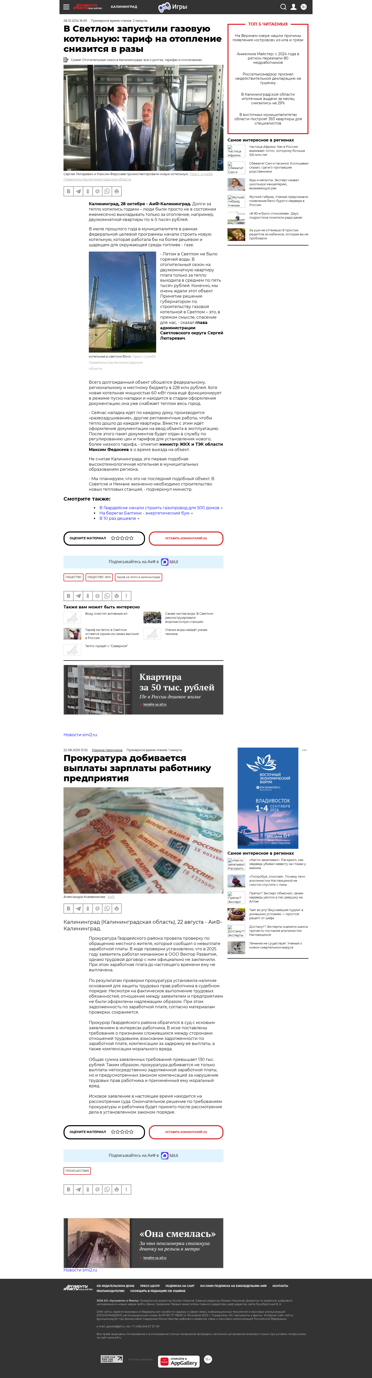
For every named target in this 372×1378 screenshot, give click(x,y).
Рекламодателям (111, 1291)
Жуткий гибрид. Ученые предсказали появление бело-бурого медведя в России (278, 201)
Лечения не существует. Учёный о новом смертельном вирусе (275, 945)
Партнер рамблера (140, 1359)
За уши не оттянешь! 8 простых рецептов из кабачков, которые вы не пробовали (278, 234)
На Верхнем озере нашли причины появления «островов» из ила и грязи (268, 38)
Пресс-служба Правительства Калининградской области (122, 363)
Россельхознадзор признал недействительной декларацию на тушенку (268, 78)
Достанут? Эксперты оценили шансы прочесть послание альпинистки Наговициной (278, 931)
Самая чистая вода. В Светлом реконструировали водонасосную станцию (189, 618)
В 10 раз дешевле (117, 518)
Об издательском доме (115, 1286)
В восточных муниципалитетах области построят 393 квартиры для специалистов (268, 119)
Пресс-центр (150, 1286)
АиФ (111, 897)
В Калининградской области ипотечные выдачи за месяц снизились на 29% (268, 98)
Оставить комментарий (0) (186, 538)
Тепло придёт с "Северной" (106, 646)
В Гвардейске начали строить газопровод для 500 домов (159, 507)
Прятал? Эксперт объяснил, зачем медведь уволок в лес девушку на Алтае (276, 897)
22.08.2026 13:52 (76, 750)
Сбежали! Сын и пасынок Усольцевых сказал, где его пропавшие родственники (278, 167)
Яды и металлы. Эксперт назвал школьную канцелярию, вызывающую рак (274, 184)
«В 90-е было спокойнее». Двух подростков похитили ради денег (276, 215)
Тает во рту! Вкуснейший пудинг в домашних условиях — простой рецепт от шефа (276, 914)
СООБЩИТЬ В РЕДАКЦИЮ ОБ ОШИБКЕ (157, 1291)
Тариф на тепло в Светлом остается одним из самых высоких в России (112, 634)
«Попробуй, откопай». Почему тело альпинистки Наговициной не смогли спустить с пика (277, 881)
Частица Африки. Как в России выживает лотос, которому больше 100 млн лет (277, 151)
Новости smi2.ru (80, 734)
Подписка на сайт (180, 1286)
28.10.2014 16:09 (75, 21)
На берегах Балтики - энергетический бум (144, 513)
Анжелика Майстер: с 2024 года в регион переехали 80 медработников (268, 58)
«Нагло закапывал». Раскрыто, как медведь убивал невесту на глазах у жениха (277, 864)
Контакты (280, 1286)
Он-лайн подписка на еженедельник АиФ (233, 1286)
